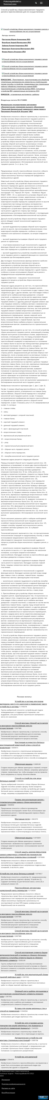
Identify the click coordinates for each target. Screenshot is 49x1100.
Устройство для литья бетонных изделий (17, 874)
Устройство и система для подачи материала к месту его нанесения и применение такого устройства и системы (23, 704)
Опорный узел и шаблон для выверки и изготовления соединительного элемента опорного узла (24, 994)
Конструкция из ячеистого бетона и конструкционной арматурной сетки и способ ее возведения (22, 745)
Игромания (6, 1080)
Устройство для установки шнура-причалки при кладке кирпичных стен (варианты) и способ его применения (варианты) (21, 1025)
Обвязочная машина (23, 764)
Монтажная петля (22, 819)
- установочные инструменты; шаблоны (20, 94)
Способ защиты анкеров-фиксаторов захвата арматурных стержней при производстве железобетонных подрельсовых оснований (23, 854)
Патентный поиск (10, 4)
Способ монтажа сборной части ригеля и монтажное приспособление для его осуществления (24, 725)
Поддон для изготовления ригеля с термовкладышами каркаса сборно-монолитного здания (22, 802)
